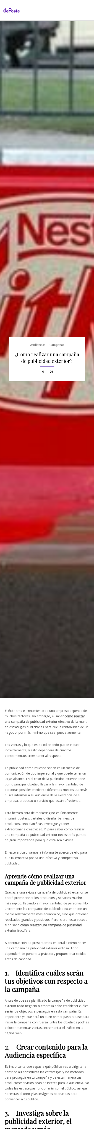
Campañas (57, 345)
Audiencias (37, 345)
